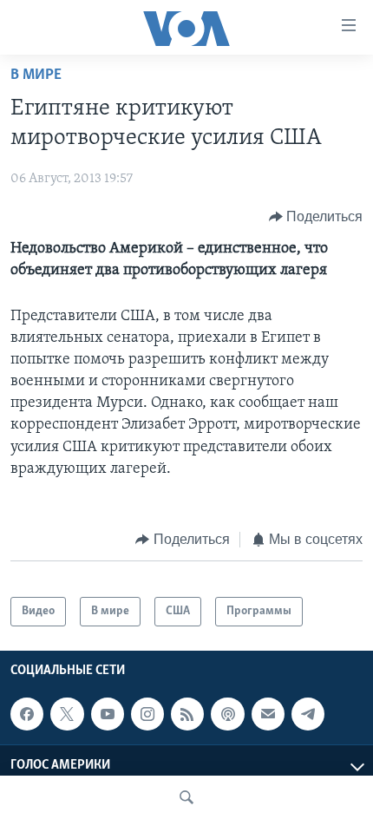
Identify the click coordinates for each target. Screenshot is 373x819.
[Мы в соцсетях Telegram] (307, 714)
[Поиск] (186, 797)
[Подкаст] (227, 714)
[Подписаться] (268, 714)
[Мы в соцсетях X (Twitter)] (66, 714)
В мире (36, 75)
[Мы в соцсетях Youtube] (107, 714)
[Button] (316, 217)
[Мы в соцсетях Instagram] (147, 714)
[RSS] (187, 714)
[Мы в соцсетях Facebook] (26, 714)
